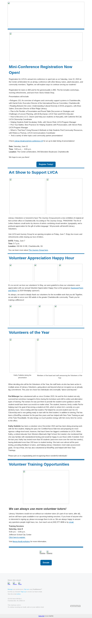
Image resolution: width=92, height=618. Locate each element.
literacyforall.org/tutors (21, 541)
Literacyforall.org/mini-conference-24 (28, 141)
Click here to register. (17, 537)
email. (71, 522)
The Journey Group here (38, 250)
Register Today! (46, 164)
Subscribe (41, 616)
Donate (46, 563)
